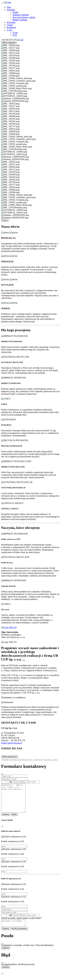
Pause (5, 220)
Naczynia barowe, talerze (23, 17)
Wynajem (11, 22)
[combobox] (6, 782)
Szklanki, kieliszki (20, 15)
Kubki (15, 12)
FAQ (14, 35)
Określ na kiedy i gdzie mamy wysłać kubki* (21, 918)
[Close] (2, 826)
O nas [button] (9, 30)
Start (9, 7)
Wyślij (14, 814)
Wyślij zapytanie (9, 43)
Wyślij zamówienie (19, 929)
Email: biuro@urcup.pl (11, 743)
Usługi (10, 25)
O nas (15, 32)
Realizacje (11, 27)
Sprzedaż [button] (11, 9)
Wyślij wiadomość (9, 757)
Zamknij (5, 814)
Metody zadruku (19, 20)
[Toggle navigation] (2, 3)
